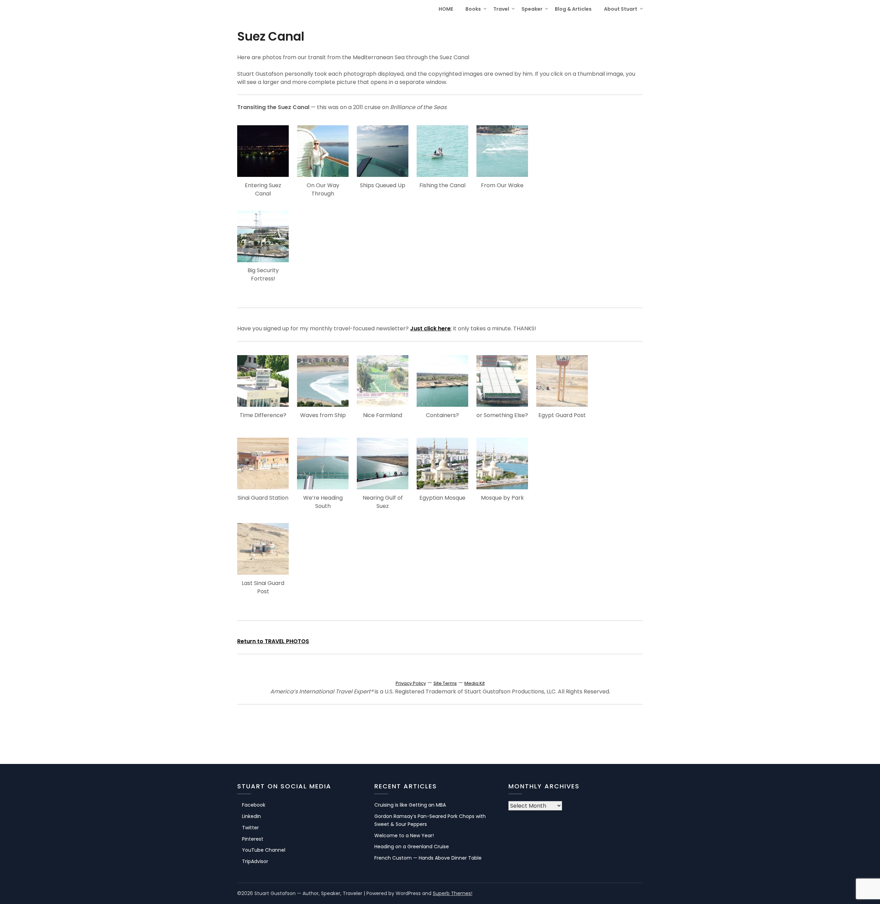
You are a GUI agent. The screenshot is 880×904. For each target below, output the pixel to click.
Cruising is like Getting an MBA (410, 804)
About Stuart (620, 9)
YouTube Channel (263, 850)
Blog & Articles (573, 9)
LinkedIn (251, 816)
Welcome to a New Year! (404, 835)
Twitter (250, 827)
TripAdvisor (255, 861)
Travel (501, 9)
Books (473, 9)
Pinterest (252, 839)
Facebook (253, 804)
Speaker (531, 9)
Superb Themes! (452, 893)
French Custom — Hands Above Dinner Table (428, 857)
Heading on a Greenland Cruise (411, 846)
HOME (446, 9)
